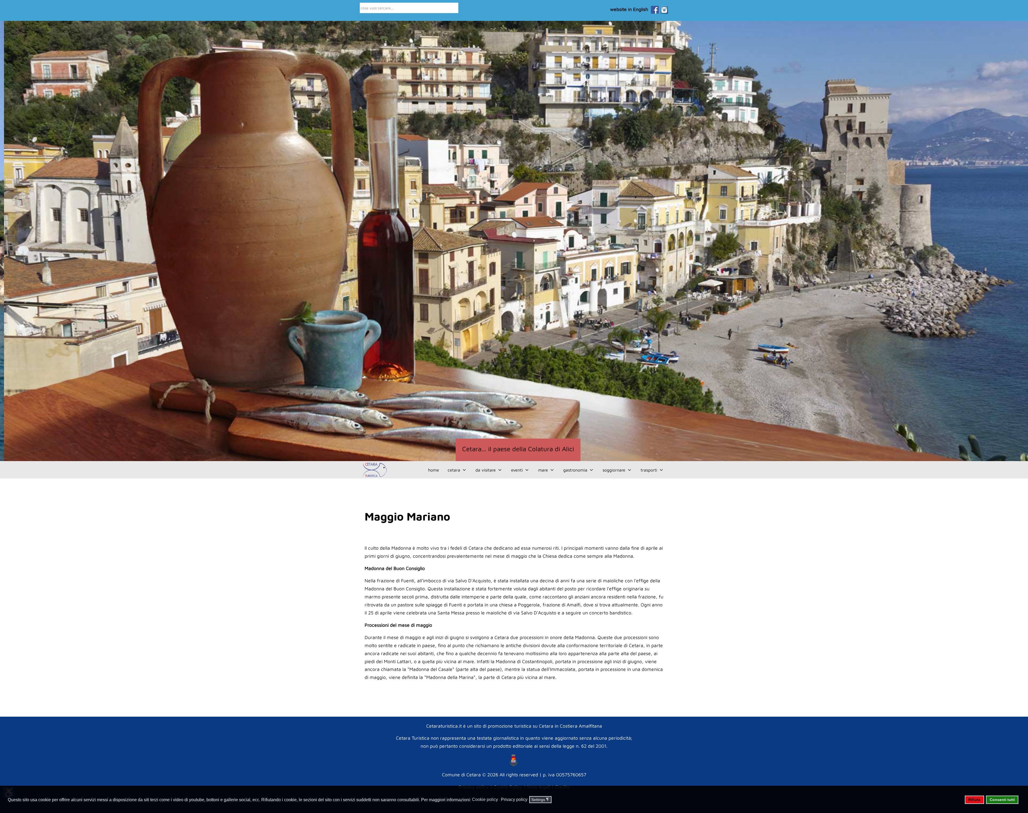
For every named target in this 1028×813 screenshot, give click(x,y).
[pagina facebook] (653, 9)
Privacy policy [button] (514, 799)
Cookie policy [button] (485, 799)
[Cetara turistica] (374, 469)
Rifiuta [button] (974, 799)
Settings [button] (540, 799)
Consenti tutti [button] (1002, 799)
